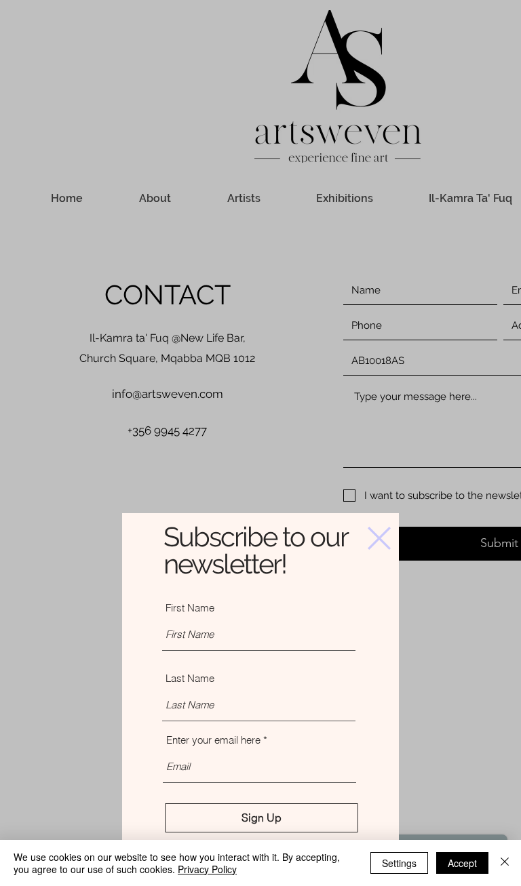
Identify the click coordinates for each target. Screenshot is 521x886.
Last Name (190, 678)
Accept (462, 863)
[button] (379, 538)
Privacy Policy (207, 869)
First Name (190, 608)
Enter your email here (213, 740)
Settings (399, 863)
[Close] (505, 863)
